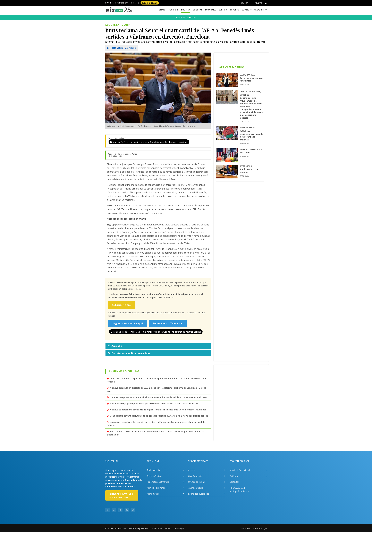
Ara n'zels (245, 152)
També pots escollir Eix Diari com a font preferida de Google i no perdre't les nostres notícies (157, 331)
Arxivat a (116, 346)
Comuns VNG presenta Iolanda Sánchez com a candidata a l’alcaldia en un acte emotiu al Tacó (158, 397)
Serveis (245, 9)
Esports (234, 9)
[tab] (158, 346)
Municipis (245, 3)
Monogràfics (153, 493)
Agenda (191, 470)
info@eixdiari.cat (237, 488)
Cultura (223, 9)
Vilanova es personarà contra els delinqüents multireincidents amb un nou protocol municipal (158, 409)
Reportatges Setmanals (158, 481)
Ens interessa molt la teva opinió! (130, 353)
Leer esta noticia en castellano (121, 47)
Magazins (258, 9)
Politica (185, 9)
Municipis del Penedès (157, 487)
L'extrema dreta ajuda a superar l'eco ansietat (251, 137)
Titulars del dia (153, 470)
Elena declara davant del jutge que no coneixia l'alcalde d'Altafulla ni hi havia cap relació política (159, 415)
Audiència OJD (260, 528)
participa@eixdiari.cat (239, 491)
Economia (210, 9)
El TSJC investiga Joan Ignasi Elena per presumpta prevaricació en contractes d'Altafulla (154, 403)
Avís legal (179, 528)
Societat (197, 9)
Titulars (258, 3)
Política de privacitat (138, 528)
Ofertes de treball (196, 481)
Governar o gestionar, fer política (251, 79)
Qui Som (234, 476)
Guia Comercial (195, 476)
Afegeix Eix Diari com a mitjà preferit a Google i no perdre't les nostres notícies (150, 142)
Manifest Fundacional (240, 470)
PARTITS (190, 17)
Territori (173, 9)
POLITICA (180, 17)
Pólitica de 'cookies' (161, 528)
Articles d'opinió (154, 476)
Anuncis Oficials (195, 487)
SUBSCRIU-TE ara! (149, 3)
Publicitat (245, 528)
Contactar (234, 481)
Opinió (162, 9)
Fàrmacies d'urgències (198, 493)
